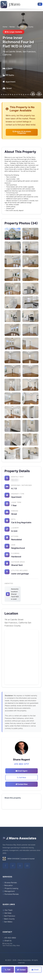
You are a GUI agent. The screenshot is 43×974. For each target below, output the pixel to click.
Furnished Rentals (12, 894)
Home (5, 27)
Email (36, 970)
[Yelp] (20, 865)
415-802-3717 (21, 764)
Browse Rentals (11, 883)
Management (10, 891)
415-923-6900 (10, 938)
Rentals (12, 27)
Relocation (8, 885)
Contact (23, 969)
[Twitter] (12, 865)
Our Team (8, 910)
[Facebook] (5, 865)
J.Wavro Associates (21, 838)
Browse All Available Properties (22, 132)
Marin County (9, 919)
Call (8, 970)
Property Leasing (11, 888)
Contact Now (22, 784)
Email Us (8, 941)
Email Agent (22, 771)
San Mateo (8, 922)
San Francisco (9, 916)
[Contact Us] (27, 865)
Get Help (8, 913)
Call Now (22, 777)
